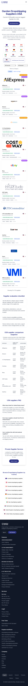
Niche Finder (5, 625)
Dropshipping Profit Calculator (9, 623)
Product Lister (5, 552)
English (4, 675)
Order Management (7, 540)
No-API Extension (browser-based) (10, 566)
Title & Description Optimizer (8, 573)
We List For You (5, 596)
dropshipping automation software (10, 632)
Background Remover (7, 578)
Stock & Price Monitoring (8, 556)
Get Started (12, 532)
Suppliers (4, 656)
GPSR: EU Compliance (7, 558)
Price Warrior (5, 605)
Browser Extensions (7, 561)
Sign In (4, 532)
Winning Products (6, 598)
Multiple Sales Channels (7, 550)
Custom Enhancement (7, 582)
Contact (4, 667)
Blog (3, 661)
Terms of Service (6, 614)
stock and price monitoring (8, 636)
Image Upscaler (5, 580)
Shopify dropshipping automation (10, 643)
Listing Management (7, 547)
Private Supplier (5, 600)
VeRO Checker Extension (8, 568)
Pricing (3, 654)
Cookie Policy (5, 616)
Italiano (11, 678)
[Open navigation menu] (26, 2)
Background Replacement (8, 584)
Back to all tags (17, 71)
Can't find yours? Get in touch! (18, 60)
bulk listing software (6, 639)
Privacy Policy (5, 611)
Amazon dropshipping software (9, 645)
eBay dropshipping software (8, 634)
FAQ (3, 663)
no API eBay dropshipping (8, 641)
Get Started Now (14, 23)
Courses (4, 658)
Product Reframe (6, 587)
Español (11, 675)
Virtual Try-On (5, 576)
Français (23, 675)
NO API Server (5, 603)
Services (4, 594)
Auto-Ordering (5, 542)
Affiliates (4, 665)
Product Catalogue (6, 554)
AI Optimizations (6, 571)
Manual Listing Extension (8, 564)
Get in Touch (14, 461)
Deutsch (17, 675)
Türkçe (17, 678)
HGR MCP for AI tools (7, 647)
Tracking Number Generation (9, 544)
